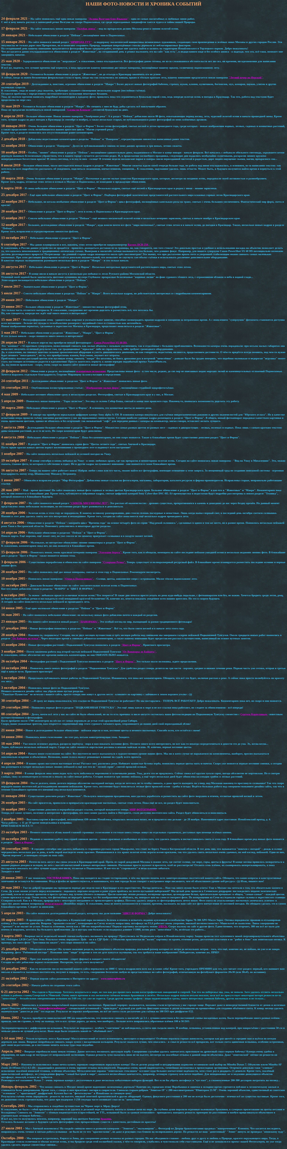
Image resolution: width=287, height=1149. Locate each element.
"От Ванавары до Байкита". (139, 651)
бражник (106, 1118)
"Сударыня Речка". (114, 562)
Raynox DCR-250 (138, 244)
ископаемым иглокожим (91, 371)
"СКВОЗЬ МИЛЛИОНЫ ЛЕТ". (89, 503)
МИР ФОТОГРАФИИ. (143, 809)
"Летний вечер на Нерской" (246, 77)
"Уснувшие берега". (110, 552)
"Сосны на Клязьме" (79, 109)
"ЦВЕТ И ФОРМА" (134, 913)
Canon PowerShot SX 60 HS (110, 342)
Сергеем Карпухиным (254, 714)
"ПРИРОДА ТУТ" (81, 42)
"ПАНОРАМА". (89, 621)
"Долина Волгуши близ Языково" (108, 18)
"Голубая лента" (86, 28)
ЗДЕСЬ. (163, 926)
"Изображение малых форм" (102, 387)
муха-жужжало (54, 903)
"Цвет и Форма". (132, 644)
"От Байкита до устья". (26, 638)
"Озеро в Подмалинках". (79, 578)
